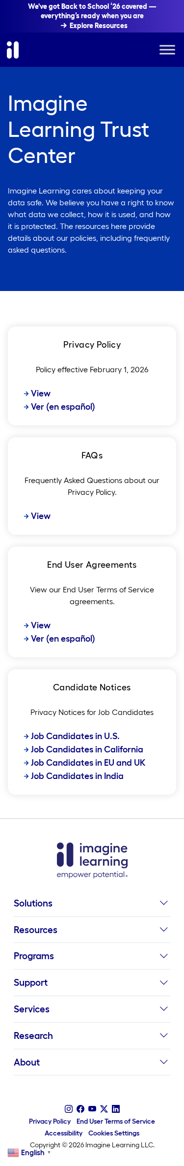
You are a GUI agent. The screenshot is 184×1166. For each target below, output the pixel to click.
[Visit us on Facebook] (80, 1108)
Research (33, 1035)
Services (32, 1009)
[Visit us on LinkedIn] (116, 1108)
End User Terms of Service (116, 1121)
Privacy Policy (50, 1121)
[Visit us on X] (104, 1108)
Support (31, 982)
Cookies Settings (113, 1133)
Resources (35, 929)
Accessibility (63, 1133)
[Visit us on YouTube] (92, 1108)
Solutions (33, 903)
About (27, 1062)
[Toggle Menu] (167, 50)
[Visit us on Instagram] (69, 1108)
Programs (34, 955)
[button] (163, 906)
